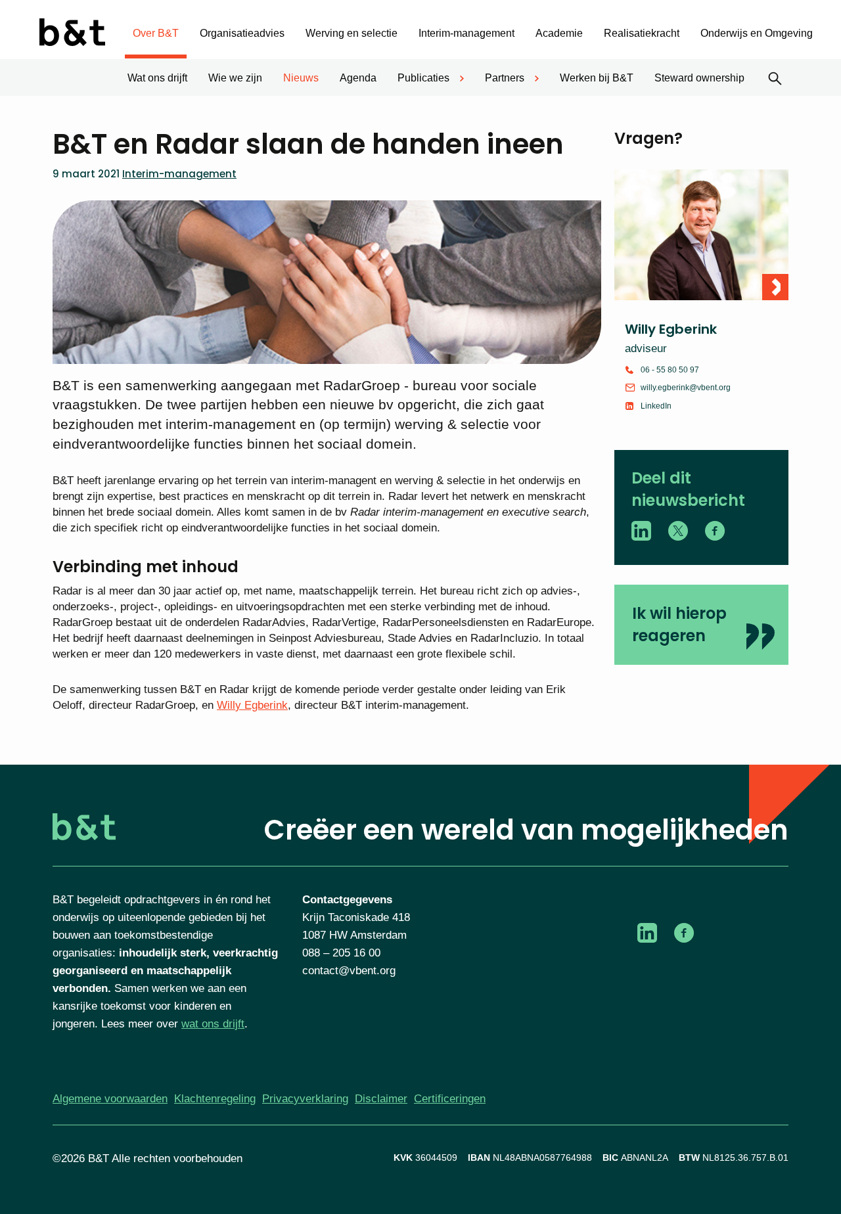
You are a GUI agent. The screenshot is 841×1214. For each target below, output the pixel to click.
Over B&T (156, 33)
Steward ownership (699, 77)
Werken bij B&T (596, 77)
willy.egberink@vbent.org (686, 387)
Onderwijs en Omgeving (756, 33)
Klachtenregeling (215, 1098)
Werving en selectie (352, 33)
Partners (504, 77)
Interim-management (466, 33)
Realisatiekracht (641, 33)
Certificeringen (450, 1098)
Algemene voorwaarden (110, 1098)
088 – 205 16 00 (341, 953)
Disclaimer (381, 1098)
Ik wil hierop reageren (679, 624)
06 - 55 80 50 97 (670, 369)
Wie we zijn (235, 77)
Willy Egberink (252, 705)
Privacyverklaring (305, 1098)
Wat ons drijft (157, 77)
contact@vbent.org (349, 970)
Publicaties (423, 77)
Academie (559, 33)
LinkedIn (656, 406)
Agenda (358, 77)
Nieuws (301, 77)
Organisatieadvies (242, 33)
